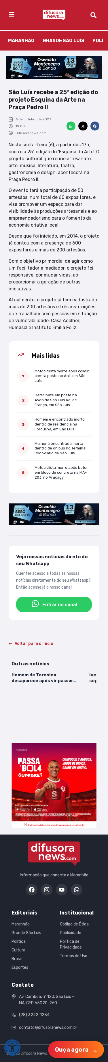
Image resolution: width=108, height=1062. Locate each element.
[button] (71, 126)
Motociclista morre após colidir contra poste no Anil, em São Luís (62, 376)
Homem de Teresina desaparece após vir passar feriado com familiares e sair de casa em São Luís (47, 678)
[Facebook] (31, 889)
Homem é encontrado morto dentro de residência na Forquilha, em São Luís (60, 424)
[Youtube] (61, 889)
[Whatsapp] (76, 889)
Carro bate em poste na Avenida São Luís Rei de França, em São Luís (56, 400)
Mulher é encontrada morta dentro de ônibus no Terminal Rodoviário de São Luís (60, 448)
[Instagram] (46, 889)
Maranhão (21, 40)
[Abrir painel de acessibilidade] (12, 1047)
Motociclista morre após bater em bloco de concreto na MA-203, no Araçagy (61, 472)
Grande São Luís (63, 40)
